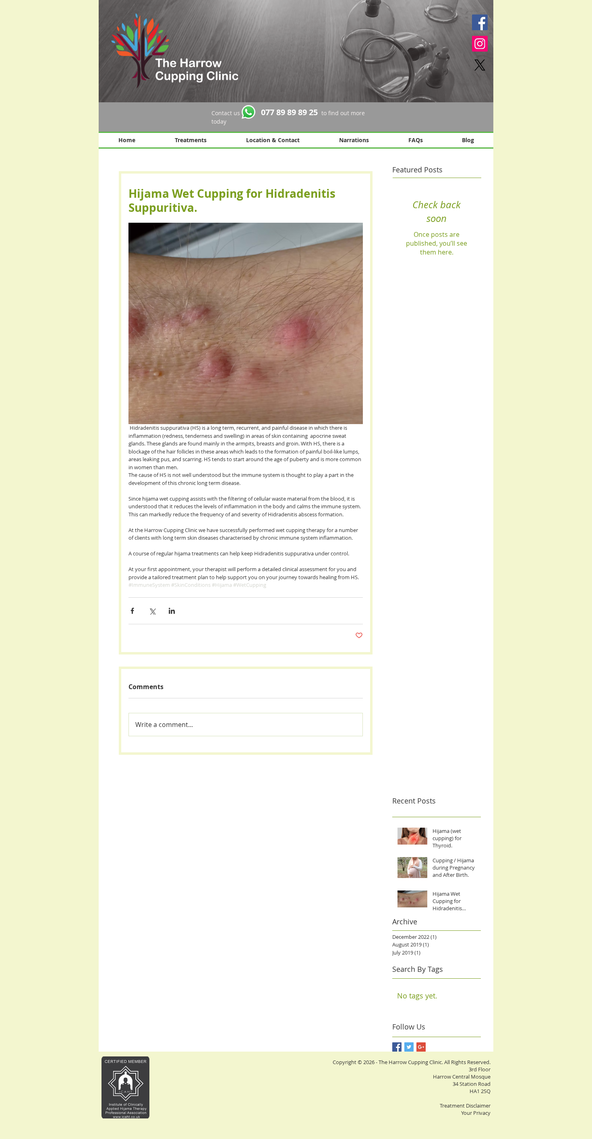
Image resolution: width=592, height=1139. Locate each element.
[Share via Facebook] (132, 611)
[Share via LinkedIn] (172, 611)
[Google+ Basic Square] (421, 1047)
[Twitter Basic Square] (409, 1047)
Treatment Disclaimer (465, 1105)
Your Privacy (476, 1112)
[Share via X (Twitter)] (152, 611)
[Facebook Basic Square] (397, 1047)
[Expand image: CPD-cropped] (245, 323)
